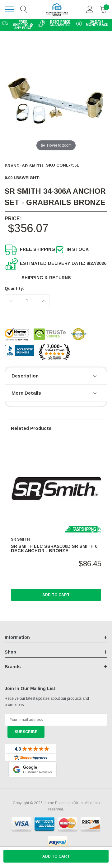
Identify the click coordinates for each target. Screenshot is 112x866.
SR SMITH (32, 165)
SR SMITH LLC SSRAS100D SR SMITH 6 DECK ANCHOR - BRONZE (54, 548)
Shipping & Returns (46, 277)
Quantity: (14, 288)
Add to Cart (56, 595)
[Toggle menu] (9, 9)
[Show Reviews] (95, 376)
